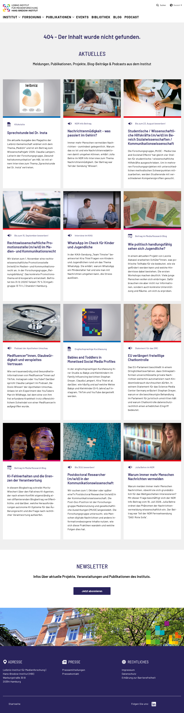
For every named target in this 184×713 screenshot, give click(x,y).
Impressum (128, 669)
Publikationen (58, 17)
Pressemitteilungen (73, 669)
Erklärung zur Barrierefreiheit (139, 677)
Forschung (31, 17)
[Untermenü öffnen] (19, 17)
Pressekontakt (70, 673)
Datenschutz (129, 673)
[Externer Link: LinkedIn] (154, 704)
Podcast (131, 17)
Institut (10, 17)
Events (82, 17)
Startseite (14, 703)
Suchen (163, 5)
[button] (175, 5)
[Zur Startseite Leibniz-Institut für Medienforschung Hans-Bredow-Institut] (20, 10)
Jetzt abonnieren (92, 591)
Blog (117, 17)
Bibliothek (101, 17)
